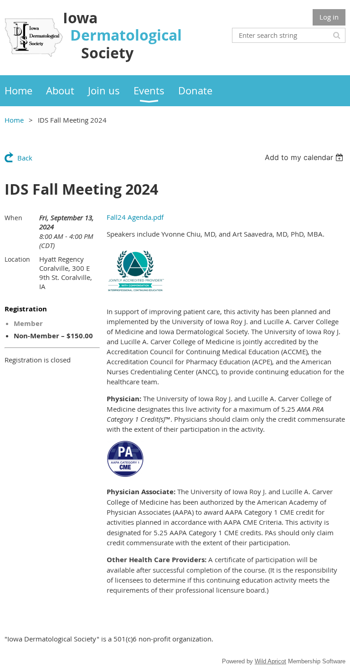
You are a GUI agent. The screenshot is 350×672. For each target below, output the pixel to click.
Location (17, 259)
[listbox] (305, 157)
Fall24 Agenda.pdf (135, 217)
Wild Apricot (270, 661)
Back (24, 157)
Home (14, 119)
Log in (329, 16)
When (13, 217)
